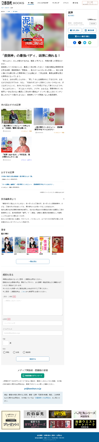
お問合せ (59, 435)
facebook (74, 42)
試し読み (76, 30)
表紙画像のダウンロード (33, 375)
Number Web (55, 437)
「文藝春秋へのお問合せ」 (43, 398)
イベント (66, 3)
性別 (4, 349)
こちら (23, 291)
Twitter (79, 42)
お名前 (5, 319)
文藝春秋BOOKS (12, 3)
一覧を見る (33, 261)
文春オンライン (47, 437)
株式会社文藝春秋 (39, 437)
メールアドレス (7, 329)
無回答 (28, 352)
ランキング (55, 3)
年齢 (4, 339)
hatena (84, 42)
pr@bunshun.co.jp (32, 389)
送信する (33, 359)
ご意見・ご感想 (7, 296)
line (89, 42)
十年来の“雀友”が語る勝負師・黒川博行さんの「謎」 (17, 176)
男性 (7, 352)
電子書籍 (15, 11)
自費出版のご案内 (49, 435)
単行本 (7, 7)
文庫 (9, 11)
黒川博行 (71, 15)
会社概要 (39, 435)
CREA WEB (61, 437)
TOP (2, 7)
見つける (75, 3)
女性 (17, 352)
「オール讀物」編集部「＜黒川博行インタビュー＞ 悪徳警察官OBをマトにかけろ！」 (28, 184)
